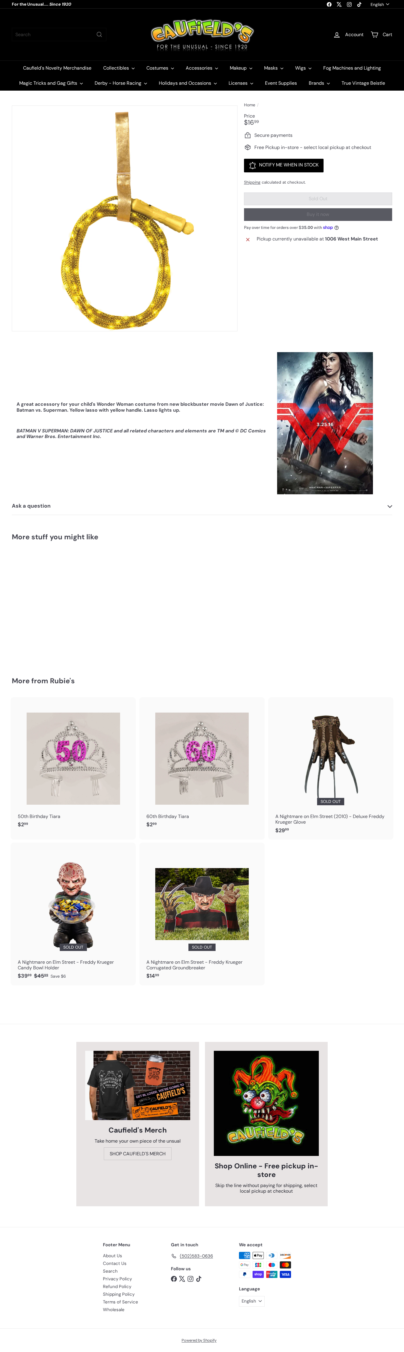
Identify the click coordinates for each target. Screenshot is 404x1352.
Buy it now (318, 214)
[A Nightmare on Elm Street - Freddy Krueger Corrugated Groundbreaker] (201, 914)
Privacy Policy (117, 1279)
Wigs (301, 68)
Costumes (157, 68)
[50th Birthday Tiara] (73, 765)
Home (249, 105)
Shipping (252, 182)
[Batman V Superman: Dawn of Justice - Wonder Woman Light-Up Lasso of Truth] (41, 604)
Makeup (239, 68)
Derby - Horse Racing (119, 83)
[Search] (99, 34)
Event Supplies (281, 83)
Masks (271, 68)
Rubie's (62, 680)
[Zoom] (124, 218)
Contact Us (115, 1263)
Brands (317, 83)
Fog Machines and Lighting (352, 68)
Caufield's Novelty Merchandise (57, 68)
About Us (112, 1256)
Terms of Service (120, 1302)
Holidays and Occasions (185, 83)
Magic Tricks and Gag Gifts (48, 83)
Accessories (200, 68)
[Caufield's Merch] (137, 1085)
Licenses (239, 83)
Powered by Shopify (199, 1340)
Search (110, 1271)
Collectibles (116, 68)
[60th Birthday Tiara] (201, 765)
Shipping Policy (119, 1294)
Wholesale (114, 1310)
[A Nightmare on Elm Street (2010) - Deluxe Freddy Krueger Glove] (330, 768)
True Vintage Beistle (363, 83)
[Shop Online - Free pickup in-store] (266, 1103)
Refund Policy (117, 1287)
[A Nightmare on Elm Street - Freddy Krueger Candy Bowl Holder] (73, 914)
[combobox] (59, 34)
